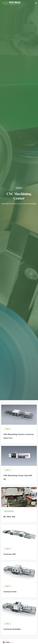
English (8, 642)
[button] (36, 3)
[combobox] (8, 642)
